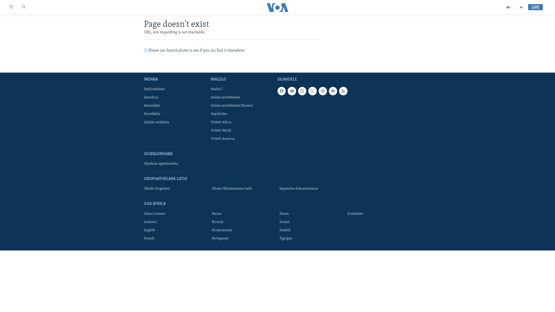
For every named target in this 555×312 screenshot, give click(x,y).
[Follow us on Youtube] (292, 91)
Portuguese (220, 238)
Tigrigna (285, 238)
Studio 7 (217, 89)
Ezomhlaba (152, 114)
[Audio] (521, 7)
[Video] (508, 7)
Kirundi (218, 222)
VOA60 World (221, 130)
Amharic (150, 222)
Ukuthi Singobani (157, 188)
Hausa (216, 214)
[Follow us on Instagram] (302, 91)
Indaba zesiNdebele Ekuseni (232, 105)
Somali (284, 222)
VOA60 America (223, 138)
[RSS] (343, 91)
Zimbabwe (355, 214)
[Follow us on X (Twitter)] (312, 91)
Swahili (285, 230)
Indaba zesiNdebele (225, 97)
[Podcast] (323, 91)
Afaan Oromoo (154, 214)
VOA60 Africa (221, 122)
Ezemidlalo (152, 105)
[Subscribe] (333, 91)
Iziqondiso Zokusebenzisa (298, 188)
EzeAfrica (151, 97)
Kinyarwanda (222, 230)
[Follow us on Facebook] (282, 91)
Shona (284, 214)
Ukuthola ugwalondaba (161, 164)
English (149, 230)
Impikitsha (219, 114)
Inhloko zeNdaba (156, 122)
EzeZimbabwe (154, 89)
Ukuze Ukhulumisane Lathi (232, 188)
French (149, 238)
